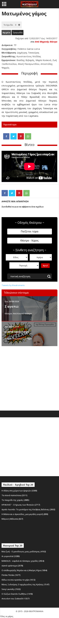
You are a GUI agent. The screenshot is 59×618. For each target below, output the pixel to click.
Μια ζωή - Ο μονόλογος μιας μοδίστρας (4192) (24, 551)
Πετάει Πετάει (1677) (11, 575)
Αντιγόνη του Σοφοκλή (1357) (16, 598)
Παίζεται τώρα (29, 231)
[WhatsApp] (28, 136)
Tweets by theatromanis (13, 285)
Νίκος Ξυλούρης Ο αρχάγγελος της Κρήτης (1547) (25, 584)
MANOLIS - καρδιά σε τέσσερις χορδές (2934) (23, 560)
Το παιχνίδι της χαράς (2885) (15, 500)
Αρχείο (6, 32)
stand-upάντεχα (17, 332)
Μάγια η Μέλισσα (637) (12, 518)
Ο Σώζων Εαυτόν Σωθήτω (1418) (17, 593)
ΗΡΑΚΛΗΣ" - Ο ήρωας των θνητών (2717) (21, 504)
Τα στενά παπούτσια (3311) (14, 495)
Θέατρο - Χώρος (29, 240)
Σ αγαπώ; (12, 307)
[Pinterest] (21, 136)
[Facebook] (6, 136)
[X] (13, 136)
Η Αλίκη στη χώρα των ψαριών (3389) (19, 490)
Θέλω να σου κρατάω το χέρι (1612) (18, 579)
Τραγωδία (17, 32)
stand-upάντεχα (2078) (12, 565)
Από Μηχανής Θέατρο (46, 41)
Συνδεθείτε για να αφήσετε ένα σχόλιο (23, 206)
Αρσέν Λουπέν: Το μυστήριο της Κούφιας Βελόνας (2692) (28, 509)
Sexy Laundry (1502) (11, 589)
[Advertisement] (29, 377)
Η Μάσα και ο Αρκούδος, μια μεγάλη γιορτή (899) (25, 514)
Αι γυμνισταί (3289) (11, 556)
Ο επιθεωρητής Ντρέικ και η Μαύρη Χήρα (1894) (24, 570)
